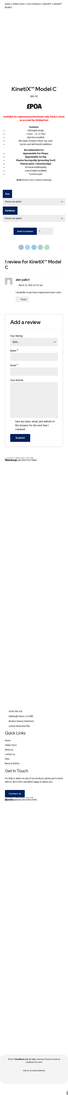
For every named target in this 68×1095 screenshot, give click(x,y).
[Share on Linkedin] (34, 247)
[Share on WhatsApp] (47, 247)
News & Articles (12, 763)
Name (13, 350)
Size (7, 194)
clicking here (41, 120)
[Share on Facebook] (21, 247)
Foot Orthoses (34, 4)
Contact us (10, 754)
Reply (24, 299)
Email (13, 365)
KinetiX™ (47, 4)
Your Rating (16, 335)
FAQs (7, 759)
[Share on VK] (40, 247)
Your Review (16, 380)
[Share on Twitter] (27, 247)
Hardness (10, 210)
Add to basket (25, 231)
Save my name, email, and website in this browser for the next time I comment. (35, 425)
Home (8, 4)
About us (9, 749)
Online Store (19, 4)
